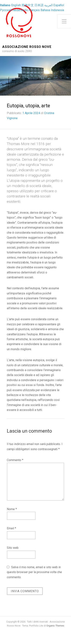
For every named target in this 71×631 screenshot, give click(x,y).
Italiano (5, 5)
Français (34, 10)
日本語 (39, 5)
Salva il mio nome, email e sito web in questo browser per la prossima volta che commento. (34, 572)
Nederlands (20, 10)
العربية (48, 5)
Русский (6, 10)
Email (11, 528)
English (16, 5)
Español (58, 5)
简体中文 (28, 5)
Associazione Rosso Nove (26, 47)
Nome (12, 509)
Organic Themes (55, 625)
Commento (15, 460)
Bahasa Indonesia (52, 10)
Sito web (13, 548)
